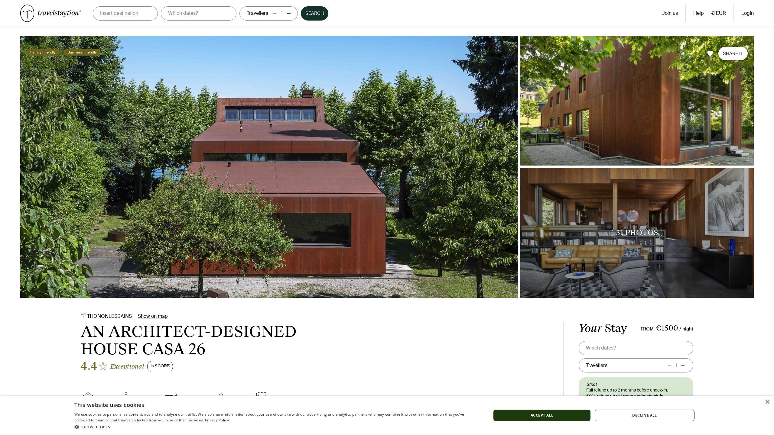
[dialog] (387, 415)
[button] (276, 426)
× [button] (767, 402)
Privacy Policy (217, 420)
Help (698, 13)
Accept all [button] (542, 415)
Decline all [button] (644, 415)
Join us (670, 13)
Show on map (153, 316)
